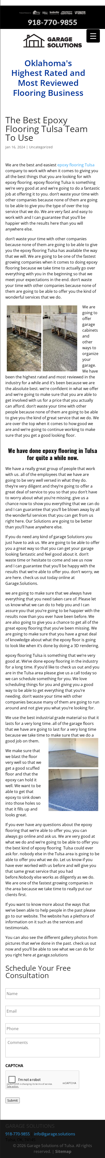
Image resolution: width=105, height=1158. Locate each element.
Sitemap (63, 1151)
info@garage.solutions (54, 1134)
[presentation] (42, 1079)
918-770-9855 (52, 22)
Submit (12, 1100)
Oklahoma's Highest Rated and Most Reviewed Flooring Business (48, 77)
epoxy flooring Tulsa (75, 165)
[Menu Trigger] (93, 36)
